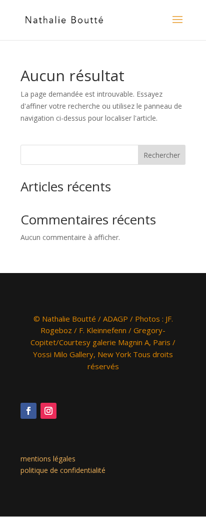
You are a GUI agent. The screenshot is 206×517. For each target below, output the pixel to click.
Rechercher (162, 155)
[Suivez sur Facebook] (28, 411)
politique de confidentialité (63, 470)
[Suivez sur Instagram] (48, 411)
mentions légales (48, 458)
